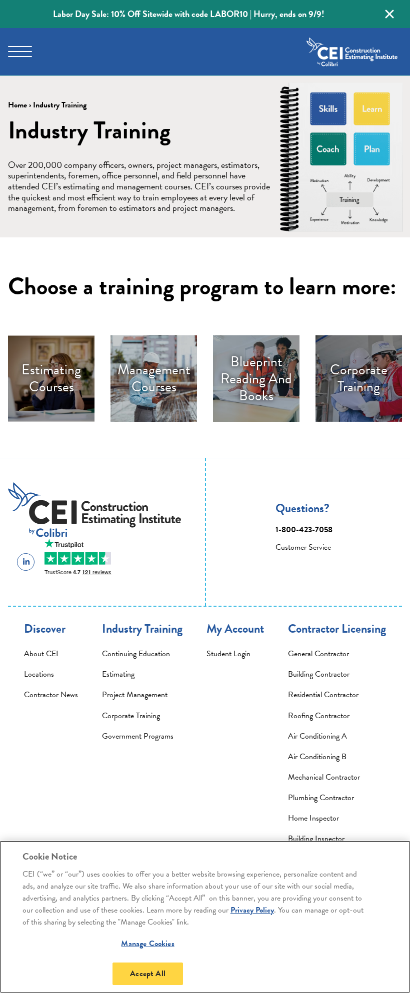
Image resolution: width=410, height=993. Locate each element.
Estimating (118, 674)
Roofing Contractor (319, 716)
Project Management (135, 695)
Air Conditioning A (317, 736)
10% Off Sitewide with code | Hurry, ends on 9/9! (188, 13)
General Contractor (318, 654)
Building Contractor (319, 674)
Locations (39, 674)
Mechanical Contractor (324, 777)
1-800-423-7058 (304, 530)
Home (17, 105)
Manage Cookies (147, 944)
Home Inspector (313, 818)
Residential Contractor (323, 695)
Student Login (228, 654)
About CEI (41, 654)
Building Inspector (316, 839)
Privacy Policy (252, 910)
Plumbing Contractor (321, 798)
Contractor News (51, 695)
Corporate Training (131, 716)
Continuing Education (136, 654)
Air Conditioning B (317, 757)
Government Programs (138, 736)
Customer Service (303, 547)
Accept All (148, 974)
